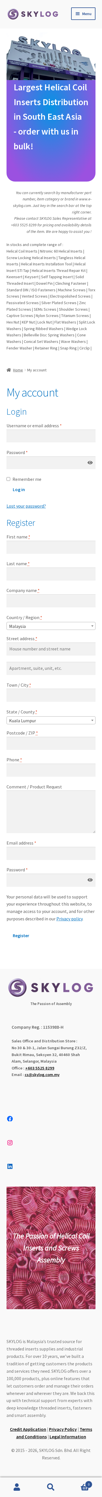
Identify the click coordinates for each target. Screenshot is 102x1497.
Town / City (19, 685)
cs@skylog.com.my (42, 1074)
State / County (22, 712)
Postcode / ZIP (22, 733)
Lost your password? (26, 506)
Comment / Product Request (34, 787)
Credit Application (28, 1429)
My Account (17, 1487)
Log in (19, 489)
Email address (30, 843)
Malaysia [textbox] (17, 626)
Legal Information (68, 1436)
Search (51, 1487)
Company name (23, 590)
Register (21, 935)
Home (18, 370)
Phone (14, 759)
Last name (18, 563)
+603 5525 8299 (39, 1068)
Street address (22, 638)
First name (18, 537)
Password (25, 452)
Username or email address (42, 425)
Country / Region (24, 617)
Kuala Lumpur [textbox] (22, 720)
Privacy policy (69, 919)
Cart (79, 1482)
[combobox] (51, 626)
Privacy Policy (63, 1429)
